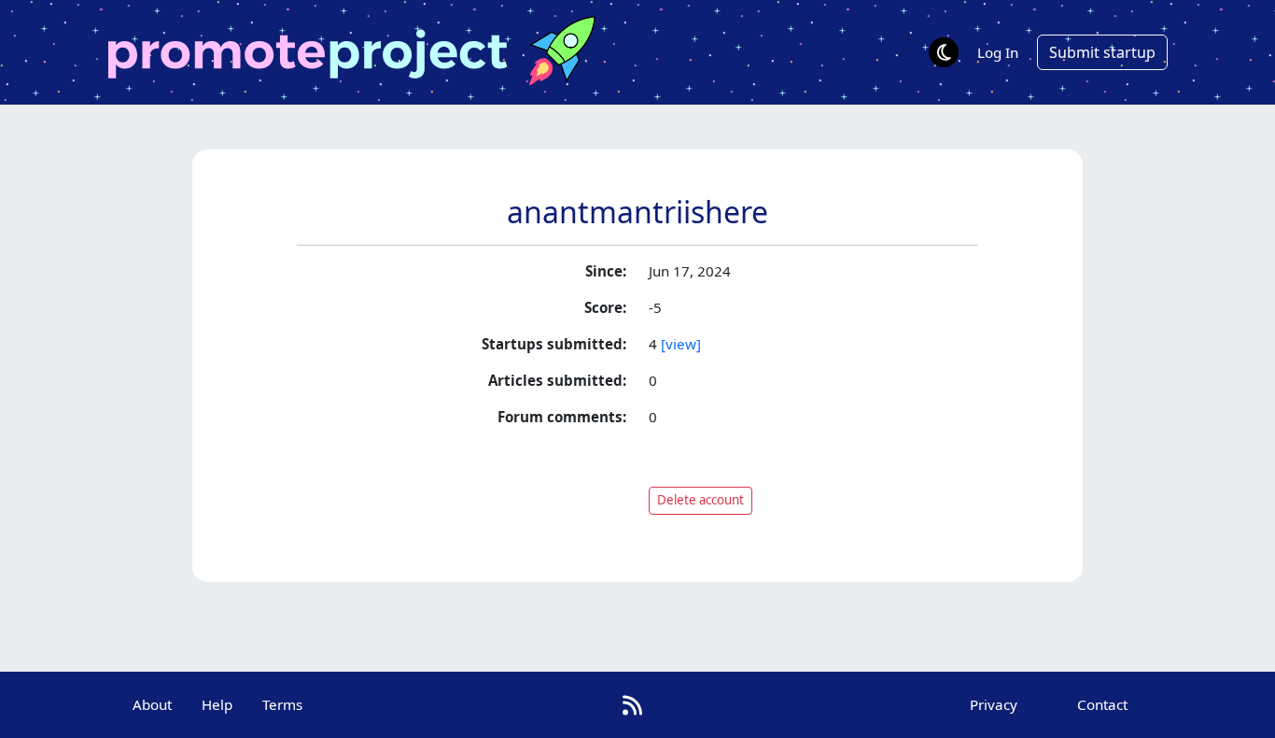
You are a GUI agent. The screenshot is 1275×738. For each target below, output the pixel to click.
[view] (681, 343)
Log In (997, 52)
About (152, 704)
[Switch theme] (944, 52)
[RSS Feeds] (632, 704)
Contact (1102, 704)
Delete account (700, 499)
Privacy (993, 704)
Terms (282, 704)
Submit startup (1102, 52)
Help (217, 704)
